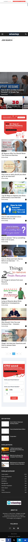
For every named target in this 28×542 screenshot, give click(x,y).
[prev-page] (7, 353)
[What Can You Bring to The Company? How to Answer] (5, 457)
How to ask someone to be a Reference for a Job (11, 217)
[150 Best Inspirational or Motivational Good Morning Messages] (5, 450)
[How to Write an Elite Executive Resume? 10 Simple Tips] (14, 84)
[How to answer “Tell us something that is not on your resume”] (14, 230)
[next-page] (20, 353)
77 (10, 353)
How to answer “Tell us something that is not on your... (13, 239)
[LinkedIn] (19, 540)
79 (17, 353)
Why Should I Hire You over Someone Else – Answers (10, 323)
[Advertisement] (14, 17)
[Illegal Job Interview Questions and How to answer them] (14, 335)
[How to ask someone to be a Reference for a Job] (14, 209)
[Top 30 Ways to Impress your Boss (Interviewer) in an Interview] (14, 187)
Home (2, 38)
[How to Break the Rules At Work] (5, 431)
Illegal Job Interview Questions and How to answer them (13, 344)
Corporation (13, 436)
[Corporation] (5, 438)
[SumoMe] (25, 540)
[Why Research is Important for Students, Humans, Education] (5, 464)
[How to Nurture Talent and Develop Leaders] (5, 424)
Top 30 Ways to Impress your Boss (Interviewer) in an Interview (13, 196)
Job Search (8, 38)
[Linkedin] (14, 528)
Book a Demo (14, 533)
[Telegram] (18, 528)
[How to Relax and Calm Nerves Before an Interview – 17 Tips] (14, 251)
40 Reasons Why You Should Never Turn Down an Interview (13, 154)
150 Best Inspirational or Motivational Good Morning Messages (17, 450)
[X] (14, 540)
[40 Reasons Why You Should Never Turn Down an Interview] (14, 136)
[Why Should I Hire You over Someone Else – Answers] (14, 314)
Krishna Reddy (4, 94)
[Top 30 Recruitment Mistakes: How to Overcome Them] (11, 104)
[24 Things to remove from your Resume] (14, 272)
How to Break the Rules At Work (17, 429)
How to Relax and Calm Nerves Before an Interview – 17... (12, 260)
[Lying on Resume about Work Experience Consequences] (14, 293)
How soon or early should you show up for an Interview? (13, 175)
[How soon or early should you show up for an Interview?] (14, 166)
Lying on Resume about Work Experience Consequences (11, 302)
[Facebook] (10, 528)
